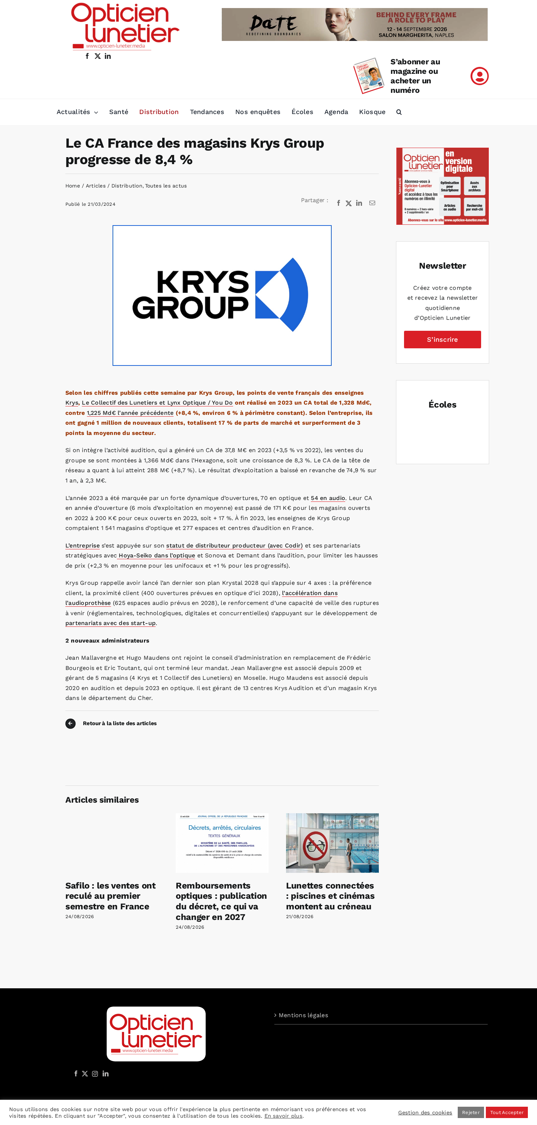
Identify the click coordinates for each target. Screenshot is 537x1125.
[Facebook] (338, 203)
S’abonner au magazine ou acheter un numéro (415, 76)
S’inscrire (442, 339)
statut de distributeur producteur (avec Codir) (234, 545)
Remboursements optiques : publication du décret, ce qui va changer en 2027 (221, 901)
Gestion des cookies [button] (425, 1112)
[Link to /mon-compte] (480, 76)
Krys (71, 402)
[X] (349, 203)
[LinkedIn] (359, 203)
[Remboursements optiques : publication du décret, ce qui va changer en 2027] (222, 816)
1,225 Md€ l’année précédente (130, 412)
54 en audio (328, 498)
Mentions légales (303, 1015)
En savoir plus (283, 1116)
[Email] (372, 203)
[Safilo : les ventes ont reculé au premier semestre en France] (111, 816)
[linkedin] (108, 56)
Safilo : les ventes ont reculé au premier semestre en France (110, 896)
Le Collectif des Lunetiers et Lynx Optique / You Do (157, 402)
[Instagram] (94, 1073)
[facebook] (87, 56)
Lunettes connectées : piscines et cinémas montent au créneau (330, 896)
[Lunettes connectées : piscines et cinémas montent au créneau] (332, 816)
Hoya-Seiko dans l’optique (156, 555)
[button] (399, 112)
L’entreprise (82, 545)
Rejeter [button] (471, 1112)
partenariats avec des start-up (110, 623)
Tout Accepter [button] (506, 1112)
